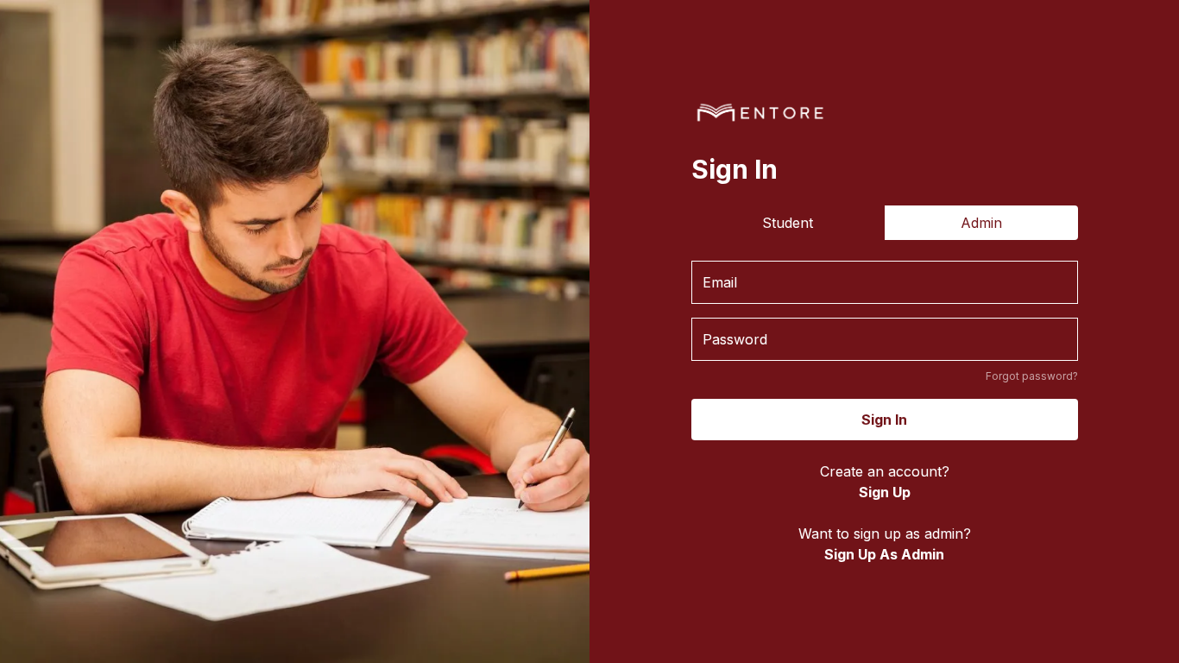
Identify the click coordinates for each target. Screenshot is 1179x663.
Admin (981, 222)
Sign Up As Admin (884, 554)
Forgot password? (1032, 375)
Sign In (884, 419)
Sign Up (885, 492)
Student (787, 222)
